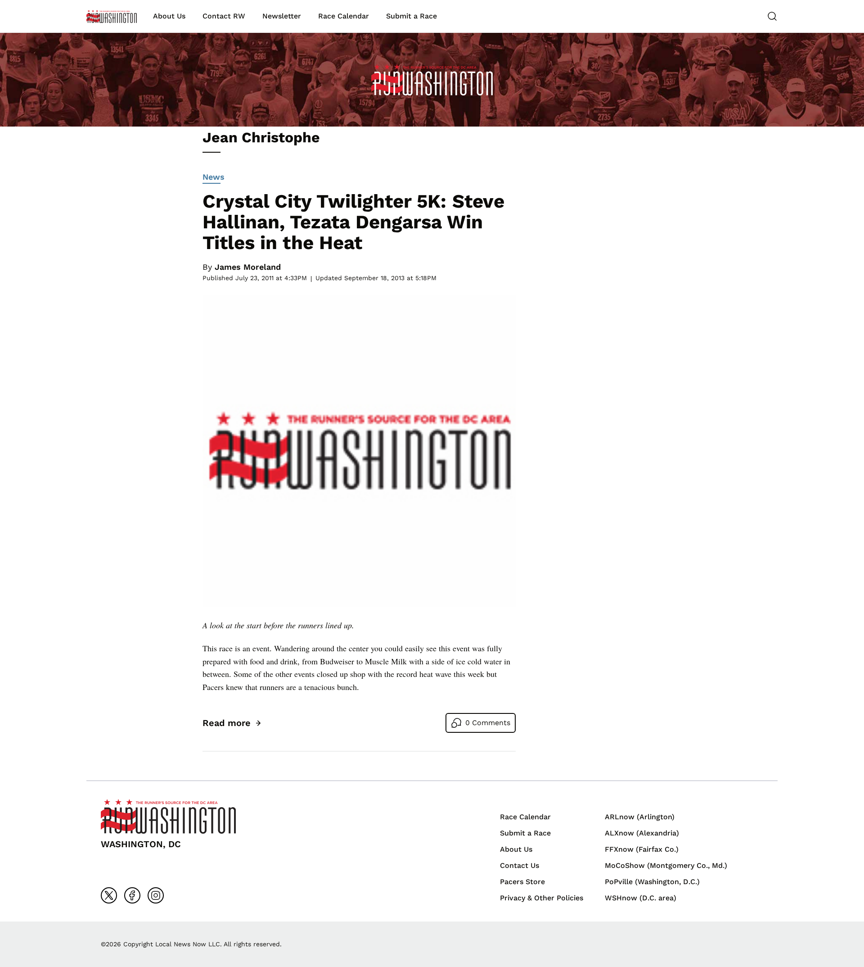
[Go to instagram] (156, 895)
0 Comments (487, 722)
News (213, 177)
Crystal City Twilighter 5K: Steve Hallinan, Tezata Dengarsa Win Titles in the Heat (353, 222)
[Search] (772, 16)
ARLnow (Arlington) (640, 817)
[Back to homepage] (111, 16)
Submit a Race (411, 16)
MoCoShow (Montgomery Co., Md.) (666, 865)
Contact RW (223, 16)
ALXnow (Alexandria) (642, 833)
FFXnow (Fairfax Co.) (642, 849)
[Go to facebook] (132, 895)
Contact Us (519, 865)
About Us (169, 16)
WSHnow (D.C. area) (640, 898)
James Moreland (248, 267)
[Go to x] (109, 895)
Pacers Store (522, 881)
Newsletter (281, 16)
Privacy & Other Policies (541, 898)
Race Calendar (343, 16)
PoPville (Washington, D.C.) (652, 881)
